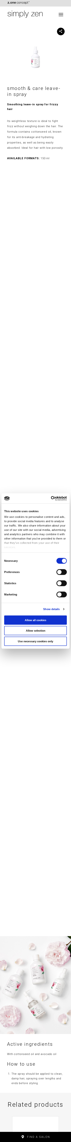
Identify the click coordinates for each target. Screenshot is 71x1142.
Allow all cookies (35, 619)
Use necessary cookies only (35, 641)
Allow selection (35, 630)
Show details (51, 609)
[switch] (61, 572)
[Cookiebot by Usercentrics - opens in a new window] (51, 498)
